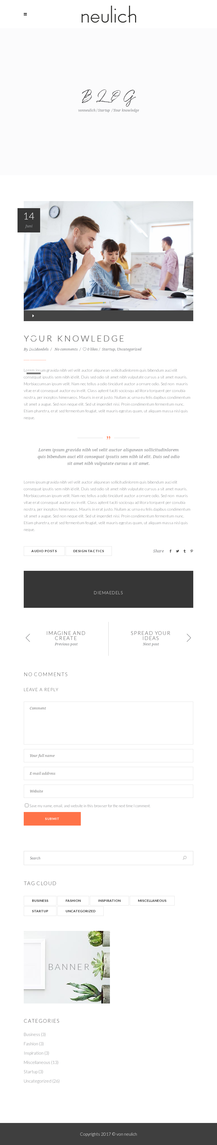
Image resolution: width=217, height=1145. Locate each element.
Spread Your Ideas (151, 635)
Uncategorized (129, 349)
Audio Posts (44, 551)
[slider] (34, 370)
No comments (67, 349)
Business (40, 900)
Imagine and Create (66, 635)
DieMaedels (39, 349)
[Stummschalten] (31, 359)
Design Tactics (88, 551)
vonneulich (87, 110)
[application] (108, 315)
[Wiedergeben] (33, 315)
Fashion (73, 900)
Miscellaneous (152, 900)
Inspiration (109, 900)
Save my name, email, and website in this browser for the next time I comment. (90, 806)
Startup (104, 110)
